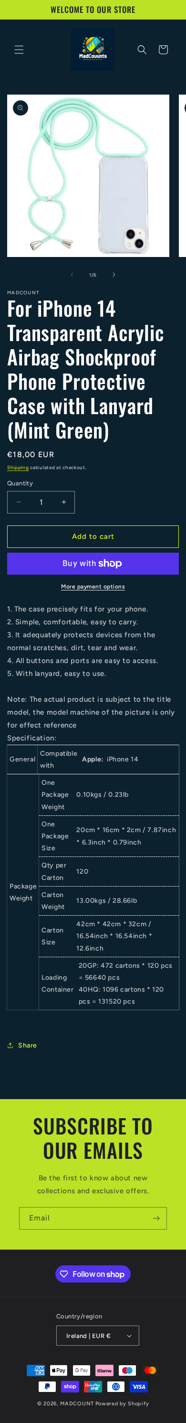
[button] (19, 49)
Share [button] (27, 1045)
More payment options (93, 586)
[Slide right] (113, 274)
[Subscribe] (155, 1218)
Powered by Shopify (122, 1404)
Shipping (18, 467)
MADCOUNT (77, 1404)
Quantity (20, 483)
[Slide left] (72, 274)
